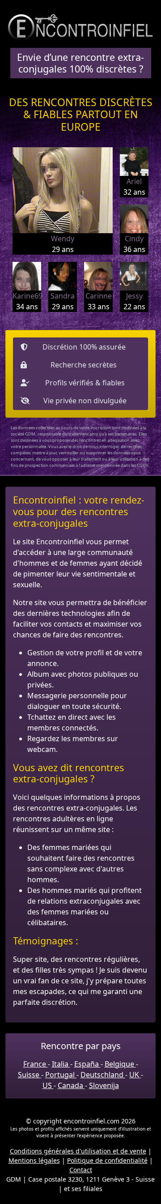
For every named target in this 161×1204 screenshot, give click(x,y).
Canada (71, 1085)
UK (135, 1075)
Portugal (60, 1075)
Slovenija (104, 1085)
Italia (61, 1064)
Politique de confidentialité (107, 1160)
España (87, 1064)
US (48, 1085)
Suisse (29, 1075)
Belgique (120, 1064)
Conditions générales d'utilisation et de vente (78, 1151)
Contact (80, 1170)
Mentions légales (34, 1160)
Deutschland (102, 1075)
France (35, 1064)
